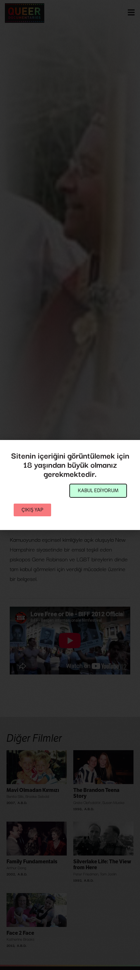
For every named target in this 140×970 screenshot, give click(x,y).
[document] (70, 485)
